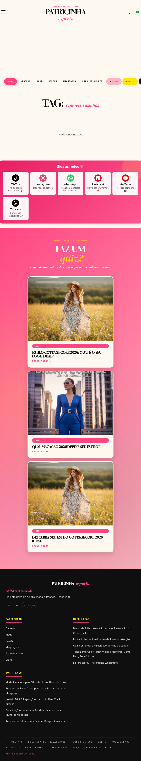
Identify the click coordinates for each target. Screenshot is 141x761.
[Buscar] (128, 12)
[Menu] (3, 12)
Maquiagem (69, 81)
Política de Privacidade (47, 741)
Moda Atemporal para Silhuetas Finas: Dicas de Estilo (36, 682)
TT (25, 605)
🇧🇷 (137, 12)
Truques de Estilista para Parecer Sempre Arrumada (35, 721)
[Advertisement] (70, 50)
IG (9, 605)
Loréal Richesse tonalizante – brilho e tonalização (101, 639)
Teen (114, 81)
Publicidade (120, 741)
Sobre (102, 741)
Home (10, 81)
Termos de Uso (82, 741)
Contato (17, 741)
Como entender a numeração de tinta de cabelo (101, 645)
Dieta (9, 659)
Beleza (52, 81)
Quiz (130, 81)
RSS (33, 605)
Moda (39, 81)
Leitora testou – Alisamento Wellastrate (95, 662)
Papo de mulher (92, 81)
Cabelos (25, 81)
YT (17, 605)
